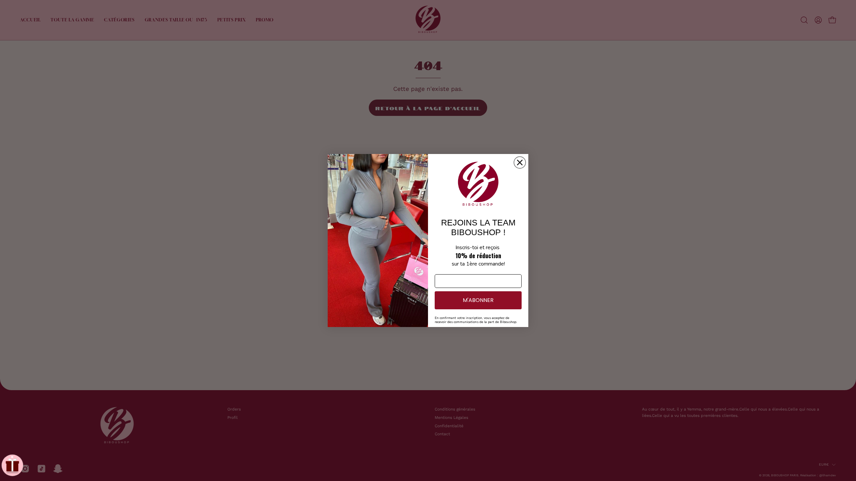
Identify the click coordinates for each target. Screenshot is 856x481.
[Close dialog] (520, 162)
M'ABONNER (478, 300)
